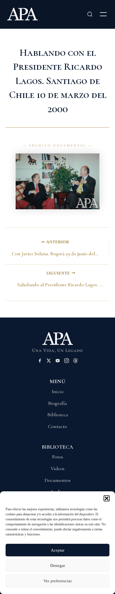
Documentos (58, 480)
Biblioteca (57, 415)
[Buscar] (90, 14)
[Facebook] (39, 361)
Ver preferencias (58, 581)
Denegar (57, 565)
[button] (106, 498)
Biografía (57, 403)
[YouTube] (57, 361)
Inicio (58, 391)
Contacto (57, 426)
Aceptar (57, 550)
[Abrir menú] (103, 14)
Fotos (57, 457)
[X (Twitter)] (48, 361)
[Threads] (75, 361)
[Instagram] (66, 361)
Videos (57, 468)
